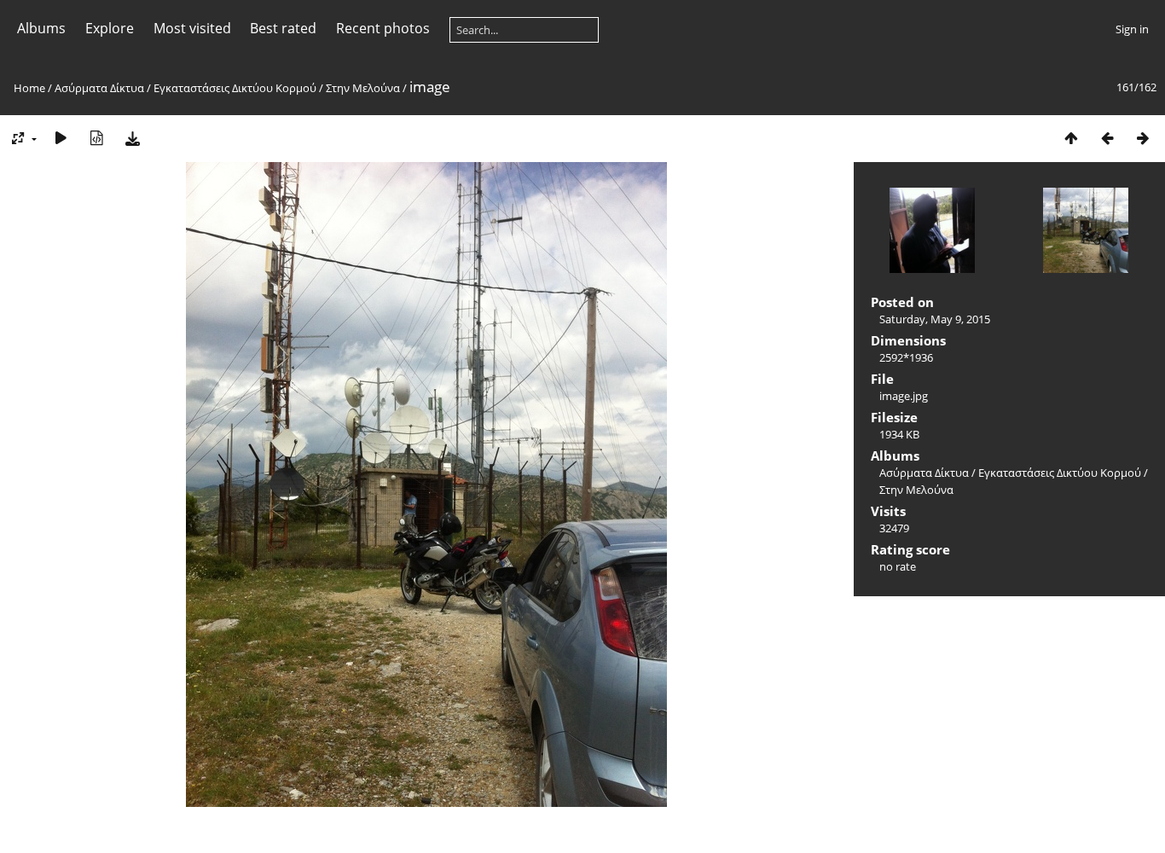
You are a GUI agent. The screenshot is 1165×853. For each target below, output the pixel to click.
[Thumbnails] (1071, 138)
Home (29, 88)
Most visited (192, 28)
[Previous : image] (1107, 138)
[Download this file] (132, 138)
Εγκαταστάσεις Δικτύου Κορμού (235, 88)
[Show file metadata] (96, 138)
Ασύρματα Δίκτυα (99, 88)
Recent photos (383, 28)
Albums (41, 28)
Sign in (1132, 29)
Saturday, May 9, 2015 (934, 319)
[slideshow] (60, 138)
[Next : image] (1143, 138)
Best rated (283, 28)
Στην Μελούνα (363, 88)
